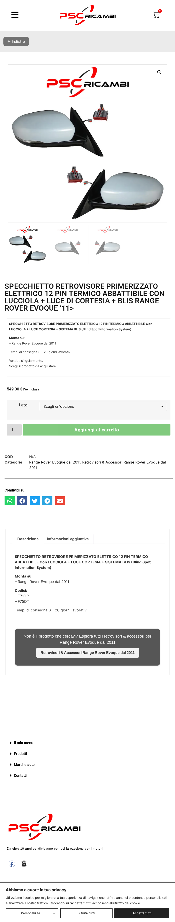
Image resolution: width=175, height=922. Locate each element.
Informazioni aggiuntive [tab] (68, 539)
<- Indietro (16, 41)
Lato (23, 405)
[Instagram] (24, 864)
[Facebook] (12, 864)
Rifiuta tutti (86, 913)
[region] (87, 902)
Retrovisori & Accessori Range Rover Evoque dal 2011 (88, 653)
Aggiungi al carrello (96, 429)
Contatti (20, 775)
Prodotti (20, 754)
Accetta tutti (142, 913)
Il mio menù (23, 743)
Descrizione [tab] (28, 539)
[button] (159, 72)
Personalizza (30, 913)
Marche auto (24, 764)
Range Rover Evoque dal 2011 (54, 462)
